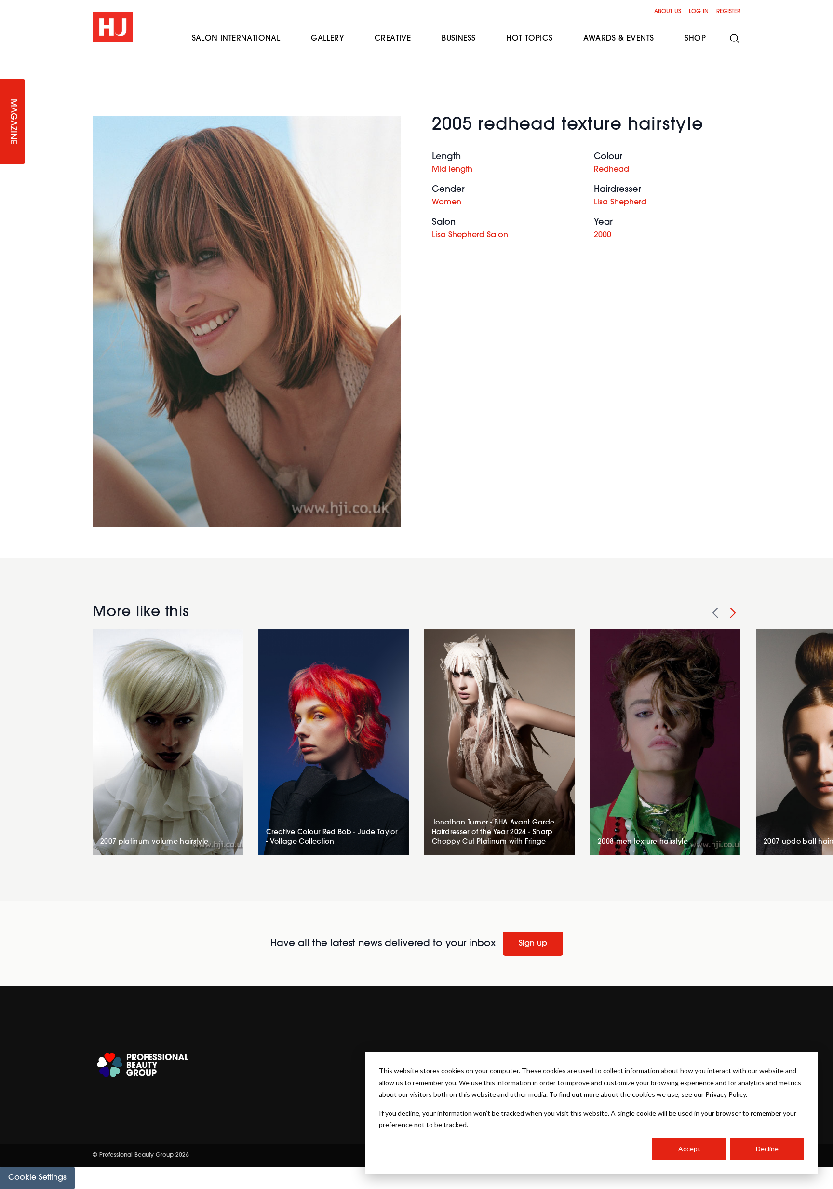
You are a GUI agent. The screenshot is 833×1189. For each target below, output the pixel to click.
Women (446, 202)
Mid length (452, 170)
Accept (689, 1149)
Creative (393, 38)
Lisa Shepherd (620, 202)
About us (667, 11)
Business (458, 38)
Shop (695, 38)
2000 (602, 235)
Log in (699, 11)
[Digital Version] (7, 59)
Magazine (12, 122)
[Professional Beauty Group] (143, 1065)
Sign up (533, 943)
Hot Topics (529, 38)
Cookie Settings (37, 1178)
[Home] (113, 27)
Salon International (236, 38)
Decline (767, 1149)
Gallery (327, 38)
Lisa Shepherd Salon (470, 235)
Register (728, 11)
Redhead (611, 170)
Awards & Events (618, 38)
